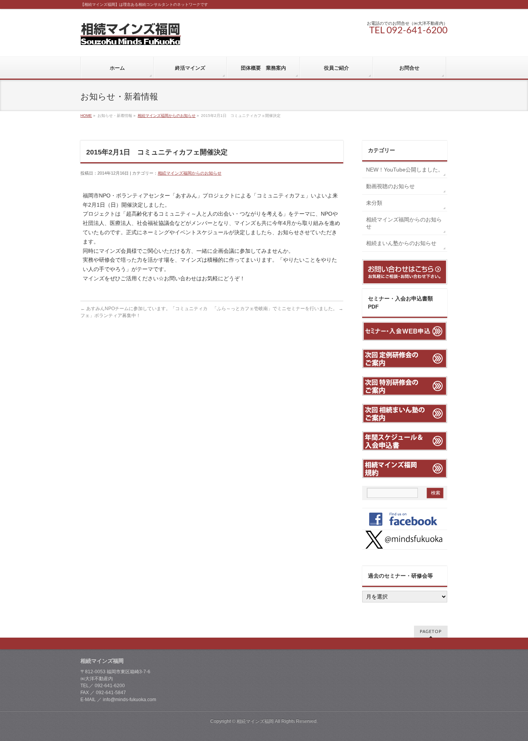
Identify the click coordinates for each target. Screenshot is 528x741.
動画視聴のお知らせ (390, 186)
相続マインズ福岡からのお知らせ (167, 115)
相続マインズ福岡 (255, 721)
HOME (86, 115)
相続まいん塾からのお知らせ (401, 243)
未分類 (374, 203)
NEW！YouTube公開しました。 (406, 169)
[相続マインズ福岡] (130, 36)
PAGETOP (431, 632)
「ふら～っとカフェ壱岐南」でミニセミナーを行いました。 (277, 308)
